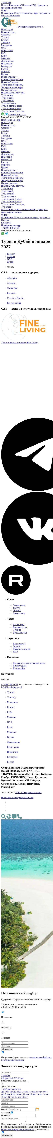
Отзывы (17, 610)
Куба (3, 53)
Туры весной (7, 100)
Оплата (16, 646)
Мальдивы (6, 45)
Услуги (16, 608)
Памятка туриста (21, 649)
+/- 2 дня (5, 1112)
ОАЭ (3, 48)
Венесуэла (6, 66)
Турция (5, 37)
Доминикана (7, 61)
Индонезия (6, 63)
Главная (11, 254)
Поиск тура (7, 29)
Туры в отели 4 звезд (11, 108)
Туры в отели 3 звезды (12, 111)
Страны (5, 34)
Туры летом (7, 95)
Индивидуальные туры (12, 92)
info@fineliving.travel (11, 687)
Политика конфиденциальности (17, 797)
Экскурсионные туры (12, 87)
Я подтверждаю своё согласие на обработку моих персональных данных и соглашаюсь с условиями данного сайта (26, 1127)
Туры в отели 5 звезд (11, 106)
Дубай (10, 262)
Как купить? (19, 643)
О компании (19, 605)
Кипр (4, 55)
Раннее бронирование (12, 79)
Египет (4, 40)
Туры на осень (8, 103)
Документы (19, 613)
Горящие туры (8, 32)
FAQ (15, 651)
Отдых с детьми (9, 90)
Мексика (5, 58)
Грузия (4, 74)
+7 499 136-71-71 (9, 684)
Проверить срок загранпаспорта (29, 663)
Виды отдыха (8, 77)
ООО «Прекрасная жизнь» (28, 792)
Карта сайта (19, 668)
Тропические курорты (12, 84)
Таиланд (5, 42)
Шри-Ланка (7, 50)
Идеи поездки (20, 632)
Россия (4, 69)
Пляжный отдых (9, 82)
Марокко (5, 71)
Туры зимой (7, 98)
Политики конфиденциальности (17, 1129)
